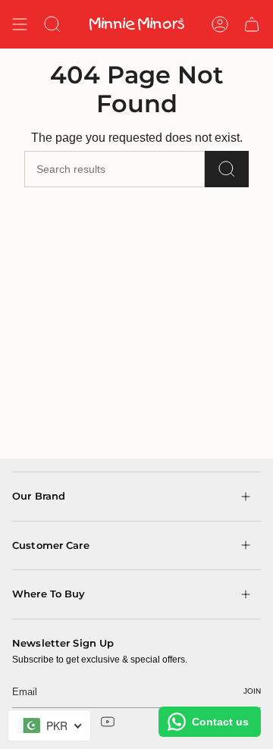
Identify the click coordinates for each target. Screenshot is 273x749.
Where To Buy (49, 594)
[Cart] (252, 24)
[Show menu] (20, 24)
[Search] (227, 169)
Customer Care (50, 545)
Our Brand (38, 496)
